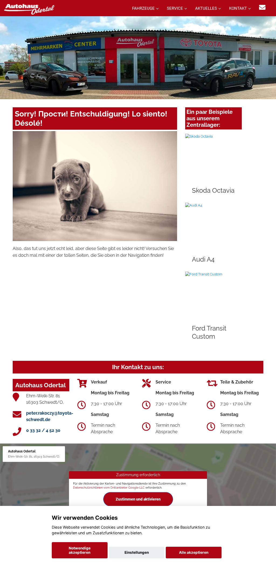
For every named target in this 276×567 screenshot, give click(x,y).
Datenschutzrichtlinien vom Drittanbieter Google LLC (109, 487)
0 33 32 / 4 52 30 (43, 430)
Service (175, 8)
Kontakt (238, 8)
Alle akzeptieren (193, 552)
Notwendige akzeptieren (80, 550)
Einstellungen (137, 552)
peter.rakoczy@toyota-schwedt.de (49, 416)
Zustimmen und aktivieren (138, 499)
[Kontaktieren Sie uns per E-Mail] (262, 7)
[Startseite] (29, 9)
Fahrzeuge (143, 8)
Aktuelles (206, 8)
